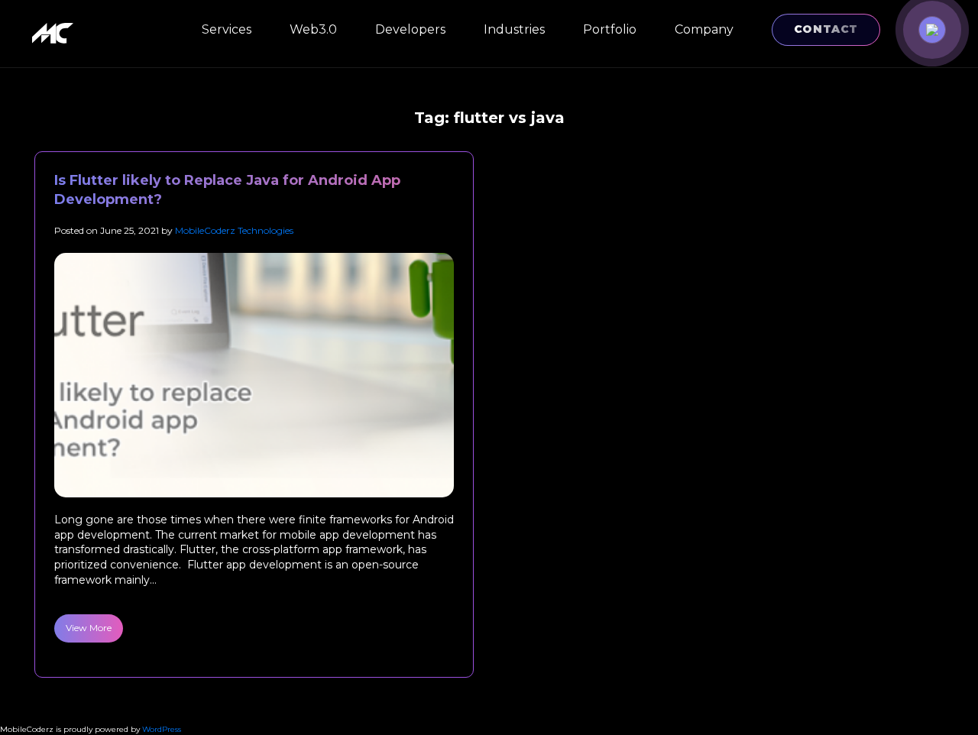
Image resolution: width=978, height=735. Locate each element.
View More (89, 627)
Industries (514, 29)
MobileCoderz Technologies (234, 230)
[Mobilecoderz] (55, 33)
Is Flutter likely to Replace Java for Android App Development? (227, 190)
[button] (932, 30)
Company (704, 29)
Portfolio (609, 29)
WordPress (161, 729)
